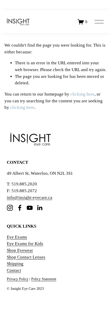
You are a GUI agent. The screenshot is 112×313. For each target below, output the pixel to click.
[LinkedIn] (39, 208)
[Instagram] (10, 208)
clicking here (82, 94)
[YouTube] (30, 208)
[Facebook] (20, 208)
